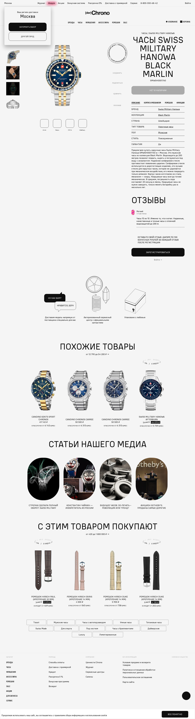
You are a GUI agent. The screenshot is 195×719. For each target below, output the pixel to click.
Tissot (36, 622)
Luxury (82, 634)
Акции (61, 3)
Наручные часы (165, 126)
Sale (125, 22)
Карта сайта (128, 682)
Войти (188, 3)
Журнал (41, 3)
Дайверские (153, 628)
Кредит (52, 672)
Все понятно (175, 714)
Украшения (90, 22)
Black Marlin (164, 115)
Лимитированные (107, 634)
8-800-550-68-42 (149, 3)
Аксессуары (103, 22)
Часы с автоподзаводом (94, 622)
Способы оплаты (56, 662)
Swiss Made (41, 628)
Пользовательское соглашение (137, 677)
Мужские (162, 132)
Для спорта (66, 628)
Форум (51, 3)
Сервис (133, 3)
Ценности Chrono (94, 662)
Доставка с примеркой (116, 3)
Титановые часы (154, 622)
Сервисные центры (95, 672)
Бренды (71, 22)
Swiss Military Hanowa (169, 109)
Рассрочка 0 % (56, 676)
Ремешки (116, 22)
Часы (80, 22)
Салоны (89, 676)
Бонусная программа (59, 681)
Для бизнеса (12, 695)
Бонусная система (76, 3)
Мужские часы (61, 622)
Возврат (53, 686)
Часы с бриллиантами (122, 628)
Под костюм (92, 628)
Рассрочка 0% (95, 3)
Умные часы (126, 622)
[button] (9, 3)
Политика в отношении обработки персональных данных (139, 671)
